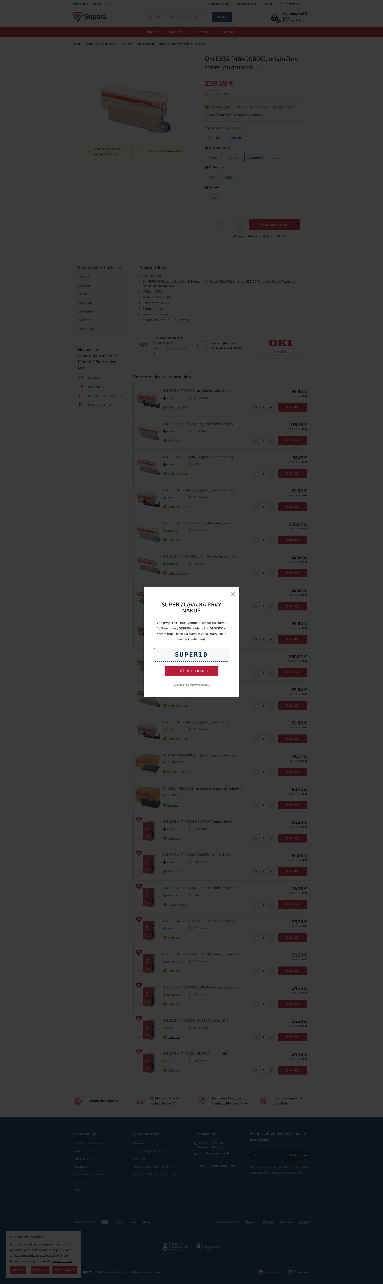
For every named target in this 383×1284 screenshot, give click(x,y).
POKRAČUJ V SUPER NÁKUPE (191, 671)
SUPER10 (191, 654)
